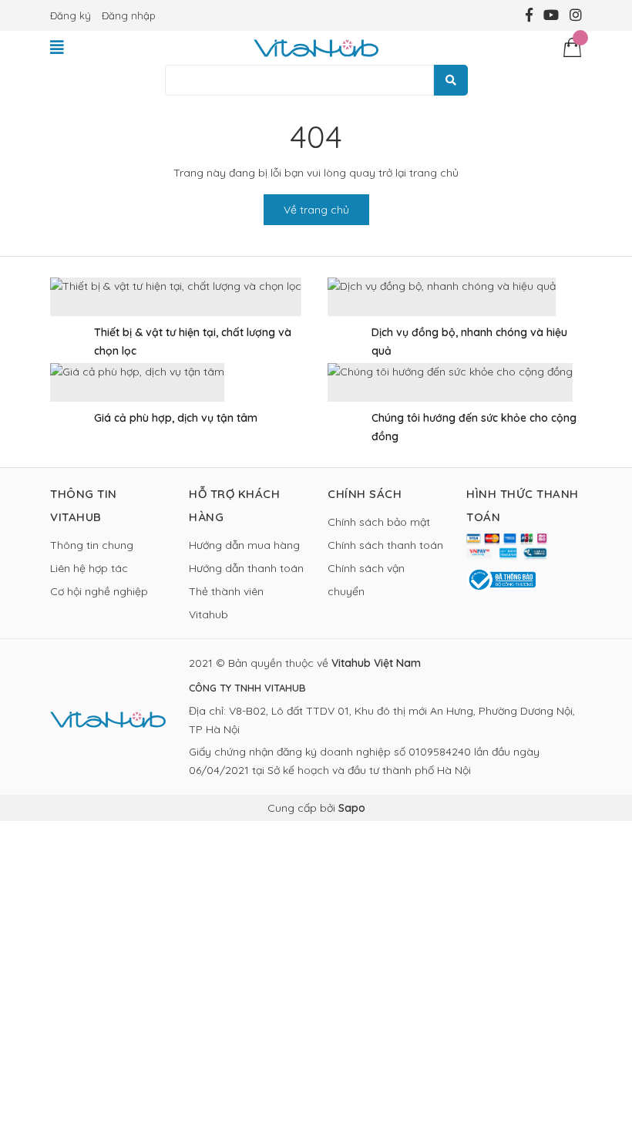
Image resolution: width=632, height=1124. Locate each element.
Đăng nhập (129, 15)
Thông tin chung (91, 545)
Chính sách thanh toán (385, 545)
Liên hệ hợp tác (89, 568)
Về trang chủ (316, 210)
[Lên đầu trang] (605, 1050)
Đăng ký (70, 15)
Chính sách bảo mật (379, 522)
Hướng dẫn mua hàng (244, 545)
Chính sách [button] (365, 493)
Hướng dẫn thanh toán (246, 568)
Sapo (351, 808)
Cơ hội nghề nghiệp (99, 591)
